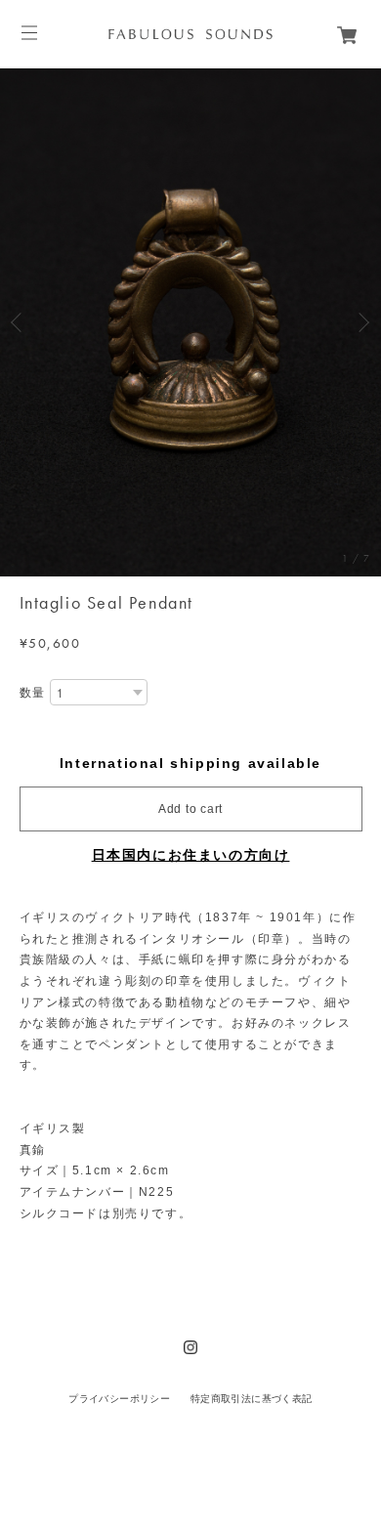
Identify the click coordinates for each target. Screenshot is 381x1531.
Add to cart (190, 809)
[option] (190, 322)
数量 (33, 693)
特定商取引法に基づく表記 (251, 1398)
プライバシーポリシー (119, 1398)
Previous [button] (19, 322)
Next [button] (361, 322)
